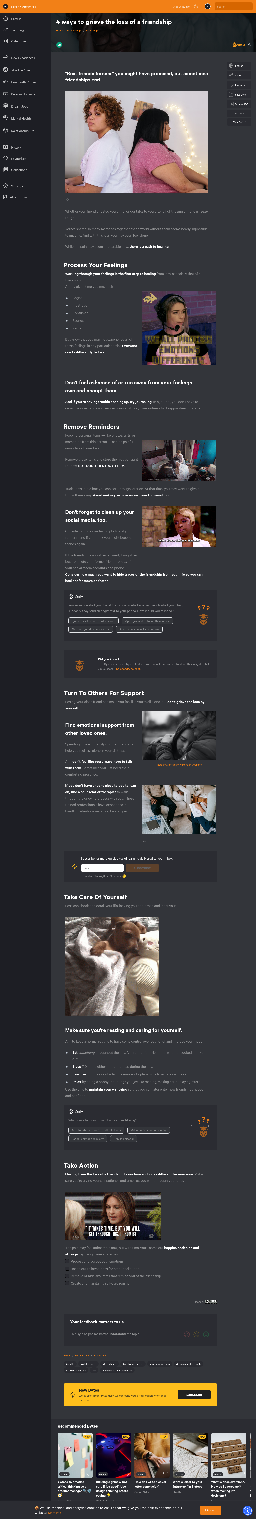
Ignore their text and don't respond (93, 621)
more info (54, 1512)
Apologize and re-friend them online (147, 621)
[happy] (206, 1334)
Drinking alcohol (124, 1139)
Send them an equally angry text (139, 629)
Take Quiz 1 (239, 113)
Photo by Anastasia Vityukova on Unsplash (179, 764)
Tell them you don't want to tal (90, 629)
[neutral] (196, 1334)
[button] (247, 1510)
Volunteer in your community (148, 1130)
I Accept (210, 1510)
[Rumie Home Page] (5, 6)
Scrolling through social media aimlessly (96, 1130)
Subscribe (142, 868)
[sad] (187, 1334)
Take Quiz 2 (239, 122)
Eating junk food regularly (88, 1139)
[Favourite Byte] (88, 1473)
